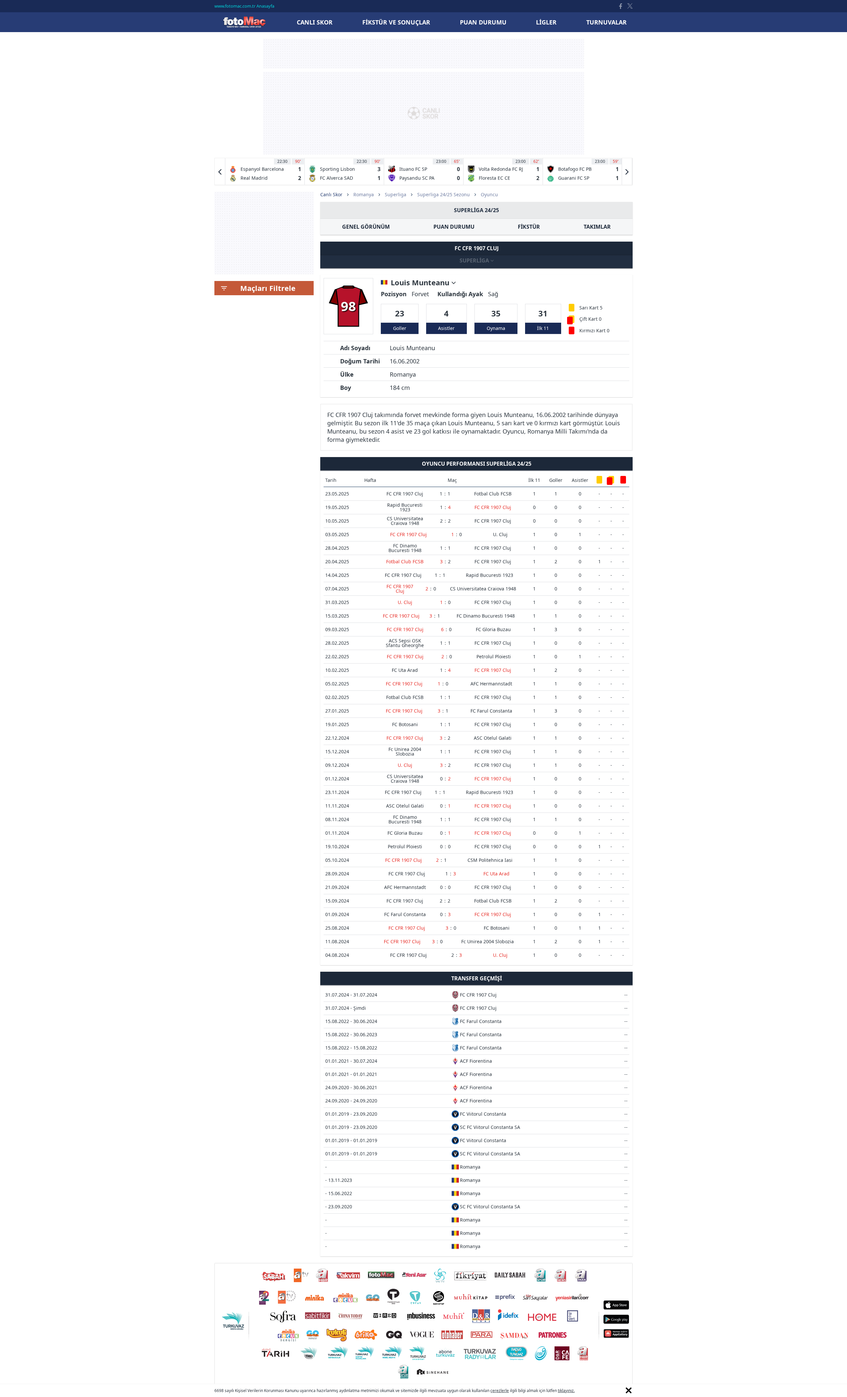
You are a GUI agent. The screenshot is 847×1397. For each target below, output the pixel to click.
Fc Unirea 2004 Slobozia (404, 751)
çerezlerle (499, 1390)
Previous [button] (220, 171)
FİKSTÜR (529, 226)
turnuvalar (606, 22)
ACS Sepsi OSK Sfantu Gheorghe (405, 642)
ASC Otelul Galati (493, 738)
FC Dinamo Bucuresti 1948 (405, 547)
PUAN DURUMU (453, 226)
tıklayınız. (566, 1390)
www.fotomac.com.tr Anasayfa (244, 6)
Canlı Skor (244, 22)
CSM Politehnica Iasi (490, 860)
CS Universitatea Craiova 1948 (405, 520)
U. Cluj (500, 534)
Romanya (363, 194)
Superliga (395, 194)
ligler (546, 22)
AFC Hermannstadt (491, 683)
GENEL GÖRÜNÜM (366, 226)
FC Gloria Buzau (493, 629)
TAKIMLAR (597, 226)
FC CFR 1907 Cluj (404, 493)
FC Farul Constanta (491, 711)
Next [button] (627, 171)
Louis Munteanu (421, 282)
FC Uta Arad (405, 670)
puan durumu (483, 22)
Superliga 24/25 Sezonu (443, 194)
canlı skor (315, 22)
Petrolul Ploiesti (493, 656)
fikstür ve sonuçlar (396, 22)
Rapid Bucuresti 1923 (405, 507)
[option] (265, 171)
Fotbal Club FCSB (493, 493)
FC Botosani (405, 724)
